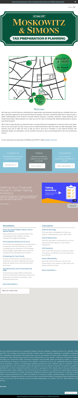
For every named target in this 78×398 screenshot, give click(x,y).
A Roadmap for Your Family (13, 256)
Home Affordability (49, 258)
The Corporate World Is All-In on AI (16, 242)
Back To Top (70, 393)
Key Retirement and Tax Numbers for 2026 (17, 269)
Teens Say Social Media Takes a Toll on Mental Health (18, 230)
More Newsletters (10, 284)
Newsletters (8, 226)
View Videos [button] (36, 166)
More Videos (4, 204)
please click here (51, 140)
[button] (71, 7)
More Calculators (49, 270)
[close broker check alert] (75, 1)
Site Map (3, 386)
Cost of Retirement (49, 238)
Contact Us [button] (9, 165)
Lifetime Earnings (49, 230)
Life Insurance (47, 248)
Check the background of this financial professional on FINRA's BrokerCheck (38, 2)
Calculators (47, 226)
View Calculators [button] (64, 166)
